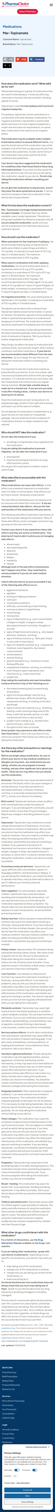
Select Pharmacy (27, 11)
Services (6, 1396)
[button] (51, 4)
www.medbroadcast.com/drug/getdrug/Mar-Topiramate (24, 1341)
